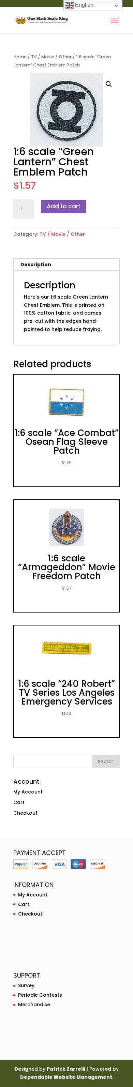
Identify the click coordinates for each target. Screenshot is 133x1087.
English (83, 5)
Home (20, 57)
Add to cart (63, 206)
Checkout (25, 813)
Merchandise (34, 1004)
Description (35, 264)
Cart (19, 802)
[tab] (66, 265)
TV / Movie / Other (51, 57)
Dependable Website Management (66, 1077)
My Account (28, 791)
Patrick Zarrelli (66, 1069)
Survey (26, 985)
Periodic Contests (40, 995)
